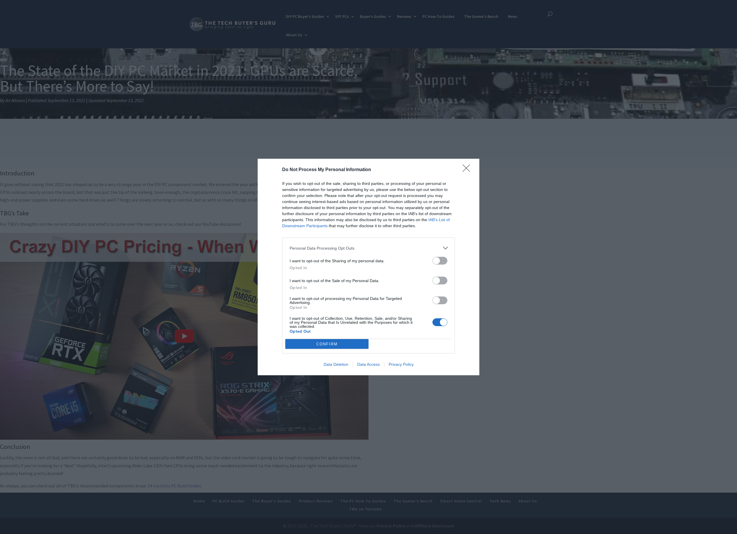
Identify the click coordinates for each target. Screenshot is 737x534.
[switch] (439, 261)
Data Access (368, 364)
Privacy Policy (401, 364)
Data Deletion (336, 364)
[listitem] (368, 248)
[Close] (468, 169)
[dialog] (368, 267)
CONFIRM (327, 344)
